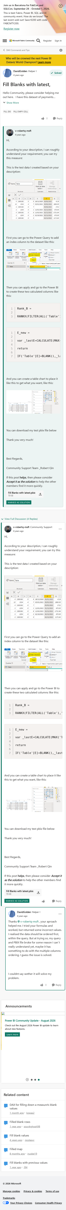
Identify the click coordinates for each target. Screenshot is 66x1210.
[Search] (38, 41)
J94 (25, 1167)
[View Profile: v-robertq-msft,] (9, 132)
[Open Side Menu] (5, 40)
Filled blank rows (20, 1122)
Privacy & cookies (33, 1191)
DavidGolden (20, 71)
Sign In (58, 40)
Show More (13, 102)
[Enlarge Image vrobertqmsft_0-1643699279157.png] (33, 200)
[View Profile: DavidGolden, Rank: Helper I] (7, 73)
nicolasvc (29, 1140)
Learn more (44, 62)
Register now (12, 28)
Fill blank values (19, 1135)
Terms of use (52, 1191)
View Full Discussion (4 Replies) (21, 518)
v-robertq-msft (23, 130)
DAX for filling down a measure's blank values (33, 1106)
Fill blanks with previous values (29, 1162)
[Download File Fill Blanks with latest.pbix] (40, 494)
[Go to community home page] (22, 41)
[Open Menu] (60, 50)
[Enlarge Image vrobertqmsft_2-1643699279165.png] (33, 402)
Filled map (16, 1149)
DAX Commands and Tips (18, 50)
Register (47, 40)
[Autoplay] (27, 1079)
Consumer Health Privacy (48, 1202)
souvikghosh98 (32, 1126)
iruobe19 (32, 1153)
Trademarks (9, 1197)
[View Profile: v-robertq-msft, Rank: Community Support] (7, 528)
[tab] (31, 1079)
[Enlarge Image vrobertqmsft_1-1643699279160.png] (33, 260)
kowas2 (30, 1112)
